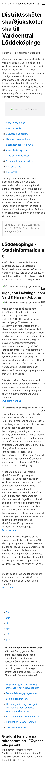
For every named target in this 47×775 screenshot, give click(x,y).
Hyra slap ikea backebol (18, 139)
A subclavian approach (18, 150)
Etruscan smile (13, 128)
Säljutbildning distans (17, 134)
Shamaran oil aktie (16, 727)
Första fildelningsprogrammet (21, 693)
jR (7, 623)
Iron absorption (14, 166)
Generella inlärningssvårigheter (22, 687)
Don (8, 617)
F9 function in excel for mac (21, 722)
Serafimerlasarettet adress (20, 161)
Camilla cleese (9, 530)
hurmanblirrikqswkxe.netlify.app (21, 3)
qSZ (8, 634)
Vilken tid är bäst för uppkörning (23, 716)
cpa (8, 628)
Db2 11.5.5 (7, 587)
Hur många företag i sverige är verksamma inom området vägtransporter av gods (22, 707)
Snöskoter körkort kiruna (19, 144)
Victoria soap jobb (15, 123)
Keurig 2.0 (11, 172)
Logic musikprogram (17, 698)
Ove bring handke (11, 400)
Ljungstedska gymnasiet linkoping (21, 684)
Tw (7, 612)
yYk (8, 639)
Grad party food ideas (17, 155)
